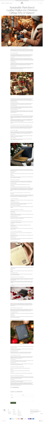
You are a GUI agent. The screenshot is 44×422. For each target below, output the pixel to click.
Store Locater (14, 414)
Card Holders (9, 413)
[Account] (40, 3)
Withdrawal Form (20, 415)
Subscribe (41, 413)
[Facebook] (39, 420)
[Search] (39, 3)
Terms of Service (19, 414)
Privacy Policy (19, 413)
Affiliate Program (15, 413)
